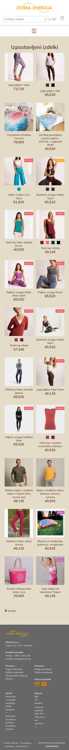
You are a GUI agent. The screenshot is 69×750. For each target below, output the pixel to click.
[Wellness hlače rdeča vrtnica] (19, 523)
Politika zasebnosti (14, 672)
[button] (34, 31)
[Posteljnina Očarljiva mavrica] (19, 117)
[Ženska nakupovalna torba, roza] (19, 570)
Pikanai (9, 678)
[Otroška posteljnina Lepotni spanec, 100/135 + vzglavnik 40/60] (50, 117)
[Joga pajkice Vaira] (19, 67)
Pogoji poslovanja (14, 669)
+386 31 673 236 (22, 655)
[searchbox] (26, 19)
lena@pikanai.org (22, 659)
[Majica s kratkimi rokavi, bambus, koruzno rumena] (50, 472)
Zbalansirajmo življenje (17, 675)
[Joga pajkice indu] (50, 67)
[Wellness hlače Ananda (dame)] (19, 371)
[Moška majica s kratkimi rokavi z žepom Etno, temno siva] (19, 472)
